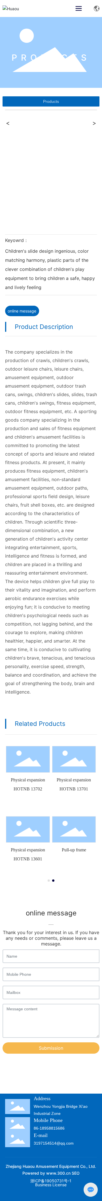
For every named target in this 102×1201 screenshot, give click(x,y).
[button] (49, 880)
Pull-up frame (74, 849)
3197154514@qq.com (54, 1143)
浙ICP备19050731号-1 (50, 1180)
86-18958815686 (49, 1128)
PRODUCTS (51, 57)
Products (51, 101)
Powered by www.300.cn (46, 1173)
